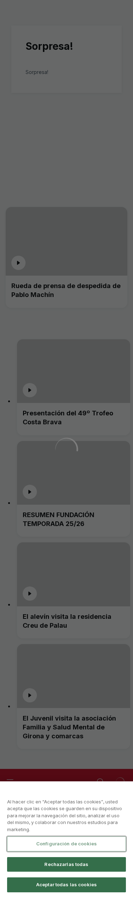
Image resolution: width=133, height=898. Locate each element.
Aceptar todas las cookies (66, 884)
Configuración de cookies (66, 843)
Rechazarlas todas (66, 864)
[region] (66, 839)
